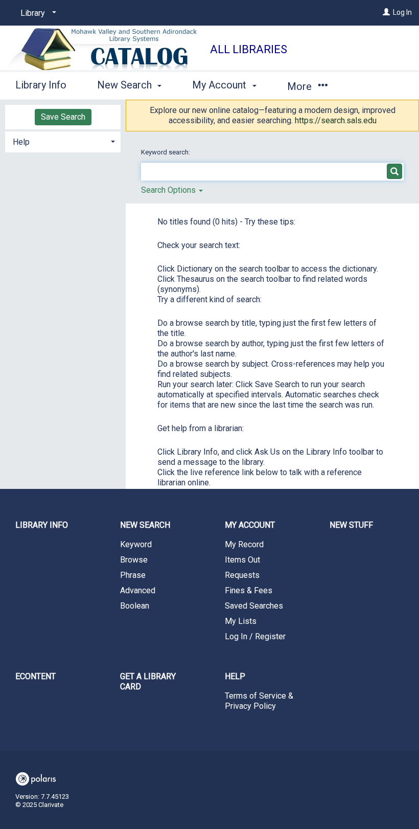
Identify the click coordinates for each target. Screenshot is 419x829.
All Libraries (248, 49)
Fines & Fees (248, 590)
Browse (134, 560)
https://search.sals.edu (336, 120)
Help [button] (21, 142)
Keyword (136, 544)
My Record (244, 544)
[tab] (63, 140)
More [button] (300, 86)
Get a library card (148, 681)
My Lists (241, 621)
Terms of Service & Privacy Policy (259, 701)
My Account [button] (220, 85)
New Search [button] (125, 85)
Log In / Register (255, 636)
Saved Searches (254, 606)
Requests (242, 575)
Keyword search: (166, 152)
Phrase (133, 575)
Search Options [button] (169, 190)
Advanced (137, 590)
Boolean (134, 606)
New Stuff (351, 525)
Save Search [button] (63, 117)
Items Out (242, 560)
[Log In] (386, 12)
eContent (35, 676)
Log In (402, 12)
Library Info (40, 85)
